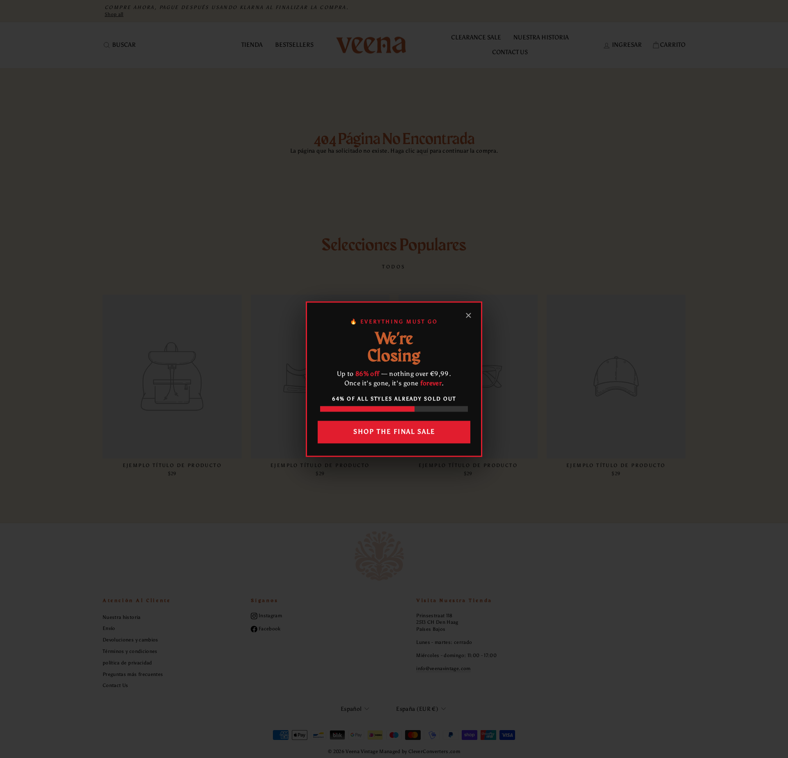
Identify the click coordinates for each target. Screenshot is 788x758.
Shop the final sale (394, 432)
